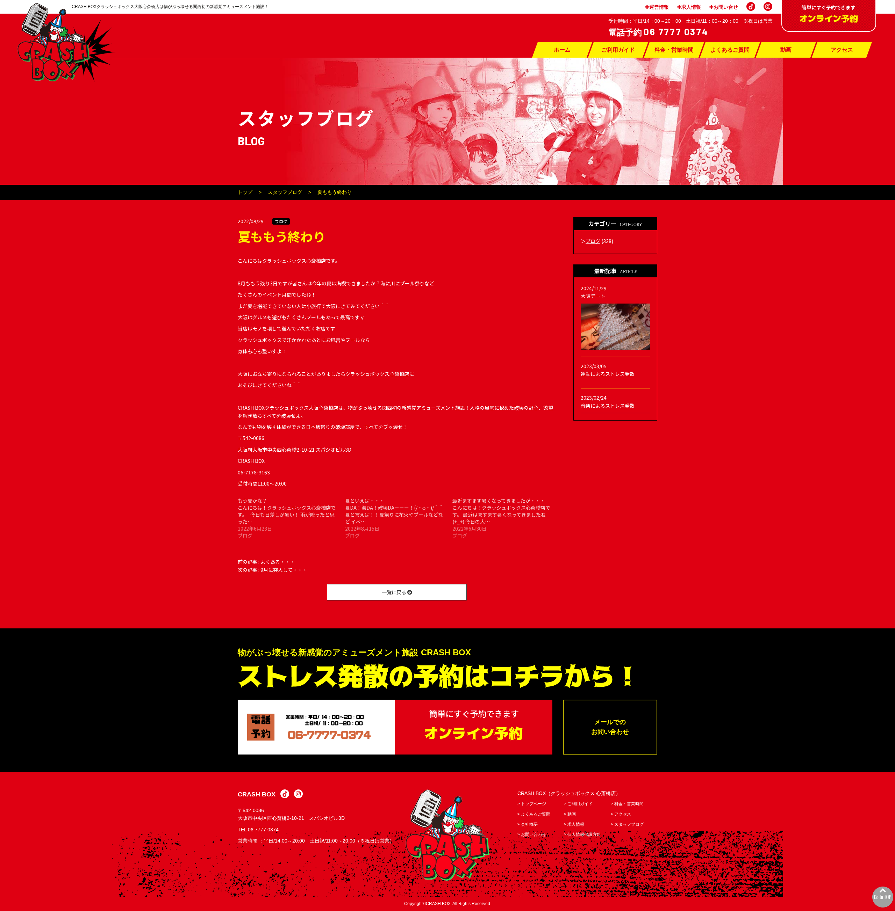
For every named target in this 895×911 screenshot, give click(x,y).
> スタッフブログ (627, 824)
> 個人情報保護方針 (582, 834)
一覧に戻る (394, 592)
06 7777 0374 (263, 829)
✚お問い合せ (723, 7)
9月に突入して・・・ (283, 569)
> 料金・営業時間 (627, 803)
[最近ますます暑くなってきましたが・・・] (506, 518)
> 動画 (570, 814)
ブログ (281, 221)
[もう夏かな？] (291, 518)
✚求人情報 (689, 7)
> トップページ (531, 803)
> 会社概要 (527, 824)
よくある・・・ (277, 561)
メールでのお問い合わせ (610, 727)
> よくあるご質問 (533, 814)
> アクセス (621, 814)
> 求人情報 (574, 824)
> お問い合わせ (531, 834)
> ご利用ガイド (578, 803)
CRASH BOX (256, 794)
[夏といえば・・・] (398, 518)
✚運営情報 (657, 7)
